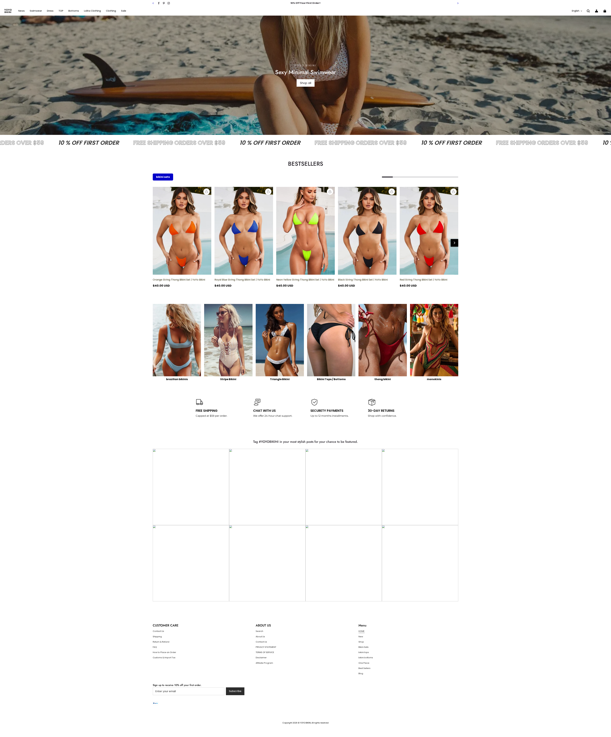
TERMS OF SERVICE (265, 652)
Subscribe (235, 691)
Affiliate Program (264, 663)
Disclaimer (261, 657)
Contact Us (158, 631)
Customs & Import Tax (164, 657)
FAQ (155, 647)
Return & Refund (161, 641)
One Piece (363, 663)
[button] (588, 11)
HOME (361, 631)
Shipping (157, 636)
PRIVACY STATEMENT (266, 647)
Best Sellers (364, 668)
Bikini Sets (363, 647)
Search (259, 631)
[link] (61, 10)
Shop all (305, 83)
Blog (360, 673)
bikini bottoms (365, 657)
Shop (361, 641)
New (360, 636)
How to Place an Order (164, 652)
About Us (260, 636)
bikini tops (363, 652)
